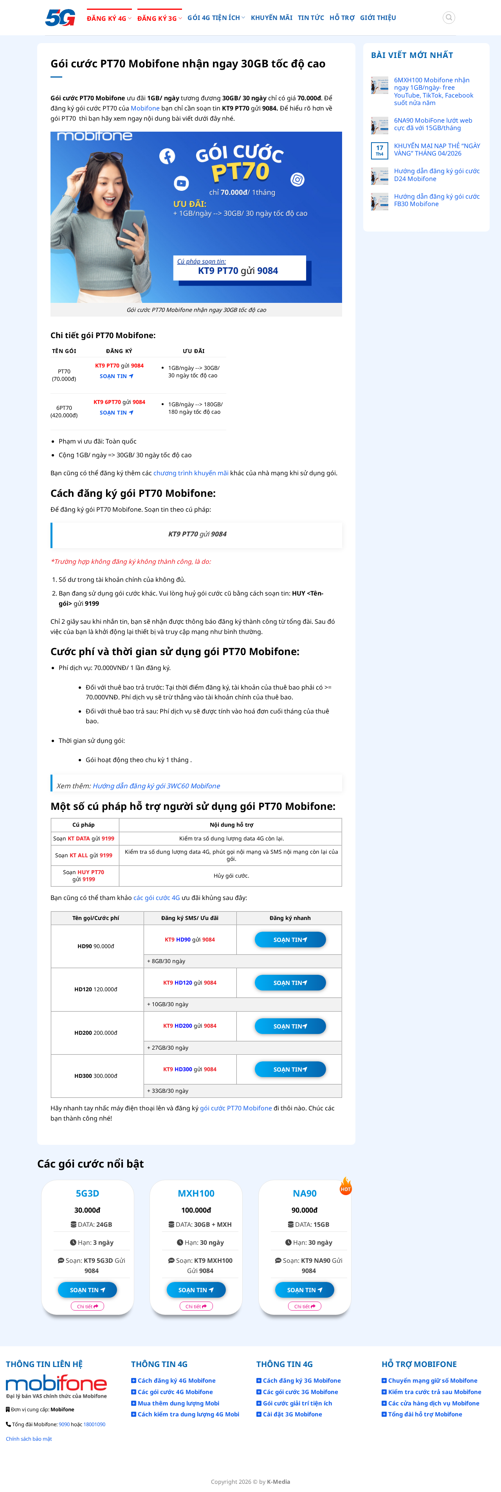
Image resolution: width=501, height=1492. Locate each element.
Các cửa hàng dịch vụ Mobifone (433, 1403)
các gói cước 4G (156, 897)
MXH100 (196, 1193)
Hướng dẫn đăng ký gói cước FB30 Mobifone (437, 200)
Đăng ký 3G (157, 18)
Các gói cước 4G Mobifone (174, 1392)
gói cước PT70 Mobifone (236, 1108)
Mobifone (145, 108)
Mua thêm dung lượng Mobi (177, 1403)
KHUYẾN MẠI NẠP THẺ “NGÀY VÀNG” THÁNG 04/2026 (437, 149)
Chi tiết (85, 1306)
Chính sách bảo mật (29, 1438)
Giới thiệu (378, 17)
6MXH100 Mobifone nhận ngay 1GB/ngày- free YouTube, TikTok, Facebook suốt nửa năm (434, 91)
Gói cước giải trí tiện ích (296, 1403)
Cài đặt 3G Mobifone (291, 1414)
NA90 (305, 1193)
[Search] (449, 17)
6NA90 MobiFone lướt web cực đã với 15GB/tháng (433, 124)
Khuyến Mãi (271, 17)
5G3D (87, 1193)
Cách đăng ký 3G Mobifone (301, 1380)
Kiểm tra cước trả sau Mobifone (434, 1392)
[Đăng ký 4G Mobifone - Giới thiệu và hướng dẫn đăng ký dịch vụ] (60, 18)
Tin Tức (311, 17)
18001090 (94, 1424)
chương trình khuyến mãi (191, 473)
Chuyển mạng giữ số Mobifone (432, 1380)
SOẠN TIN (114, 376)
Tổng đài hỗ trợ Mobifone (424, 1414)
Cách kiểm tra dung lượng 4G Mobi (187, 1414)
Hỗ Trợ (342, 17)
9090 (64, 1424)
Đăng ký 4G (106, 18)
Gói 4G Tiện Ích (213, 17)
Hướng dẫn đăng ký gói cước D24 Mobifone (437, 174)
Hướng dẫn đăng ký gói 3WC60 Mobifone (156, 785)
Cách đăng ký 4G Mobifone (176, 1380)
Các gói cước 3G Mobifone (299, 1392)
